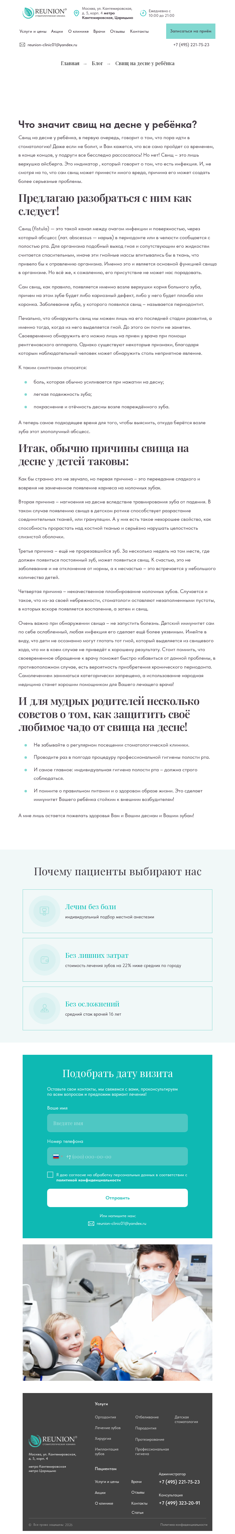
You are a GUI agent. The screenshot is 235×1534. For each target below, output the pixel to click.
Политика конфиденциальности (183, 1525)
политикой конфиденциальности (88, 1179)
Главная (70, 63)
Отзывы (117, 31)
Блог (97, 63)
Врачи (99, 31)
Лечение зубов (108, 1427)
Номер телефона (65, 1141)
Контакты (139, 31)
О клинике (78, 31)
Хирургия (103, 1438)
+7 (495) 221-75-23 (191, 44)
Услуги (101, 1403)
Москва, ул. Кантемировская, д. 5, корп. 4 (107, 13)
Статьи (138, 1512)
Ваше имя (57, 1108)
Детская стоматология (186, 1419)
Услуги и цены (33, 31)
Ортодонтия (105, 1417)
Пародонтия (145, 1428)
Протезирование (149, 1439)
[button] (190, 31)
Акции (100, 1492)
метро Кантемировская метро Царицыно (48, 1468)
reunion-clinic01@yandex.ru (52, 44)
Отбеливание (147, 1417)
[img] (45, 13)
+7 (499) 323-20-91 (179, 1503)
